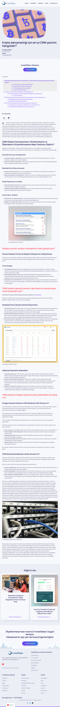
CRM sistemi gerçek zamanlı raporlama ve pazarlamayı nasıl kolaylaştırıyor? (25, 97)
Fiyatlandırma (53, 3)
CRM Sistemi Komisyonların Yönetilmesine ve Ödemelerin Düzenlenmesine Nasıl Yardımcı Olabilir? (29, 81)
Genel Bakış (44, 678)
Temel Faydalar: (18, 95)
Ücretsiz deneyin (30, 69)
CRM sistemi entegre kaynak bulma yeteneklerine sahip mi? (21, 103)
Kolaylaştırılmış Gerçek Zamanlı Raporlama (20, 99)
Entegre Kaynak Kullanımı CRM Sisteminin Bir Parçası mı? (24, 105)
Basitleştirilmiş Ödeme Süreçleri (23, 86)
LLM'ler (23, 693)
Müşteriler (40, 3)
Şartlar (23, 690)
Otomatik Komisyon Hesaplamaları (23, 84)
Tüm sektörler (35, 658)
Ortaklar (23, 685)
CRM (42, 680)
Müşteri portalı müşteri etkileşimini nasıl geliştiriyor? (19, 92)
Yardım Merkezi (25, 678)
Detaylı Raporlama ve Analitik (22, 88)
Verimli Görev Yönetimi (21, 90)
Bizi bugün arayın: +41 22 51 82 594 (12, 697)
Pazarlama (38, 295)
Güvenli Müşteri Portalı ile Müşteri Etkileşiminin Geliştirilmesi (25, 93)
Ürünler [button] (27, 3)
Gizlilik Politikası (25, 688)
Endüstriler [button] (33, 3)
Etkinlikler (5, 690)
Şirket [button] (46, 3)
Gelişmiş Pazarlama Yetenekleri (18, 101)
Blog (3, 683)
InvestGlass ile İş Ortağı (27, 683)
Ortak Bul (23, 680)
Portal (42, 693)
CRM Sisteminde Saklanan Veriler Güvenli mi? (22, 107)
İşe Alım (43, 688)
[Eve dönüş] (9, 3)
